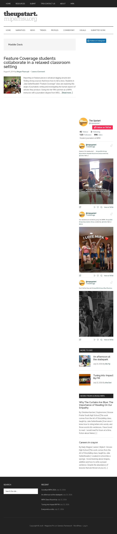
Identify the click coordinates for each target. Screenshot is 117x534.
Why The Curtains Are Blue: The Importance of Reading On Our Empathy (96, 405)
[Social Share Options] (81, 77)
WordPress (77, 526)
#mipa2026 (99, 151)
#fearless (109, 288)
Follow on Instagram (97, 40)
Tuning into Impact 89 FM (50, 504)
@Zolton (81, 155)
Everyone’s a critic (47, 509)
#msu (92, 222)
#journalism (82, 153)
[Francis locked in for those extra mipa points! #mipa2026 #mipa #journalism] (96, 61)
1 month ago (90, 147)
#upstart (89, 153)
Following (95, 132)
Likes (98, 135)
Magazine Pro (50, 526)
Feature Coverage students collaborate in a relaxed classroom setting (37, 62)
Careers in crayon (88, 442)
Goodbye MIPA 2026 (48, 490)
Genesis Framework (64, 526)
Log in (85, 526)
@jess (81, 224)
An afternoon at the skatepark (101, 358)
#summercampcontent (99, 153)
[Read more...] (67, 93)
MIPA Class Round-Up (49, 500)
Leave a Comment (38, 72)
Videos (84, 132)
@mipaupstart (94, 123)
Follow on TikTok (103, 127)
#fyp (104, 288)
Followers (86, 135)
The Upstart (95, 120)
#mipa (105, 151)
